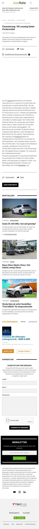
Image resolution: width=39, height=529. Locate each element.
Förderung (18, 137)
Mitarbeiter (22, 165)
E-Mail (4, 379)
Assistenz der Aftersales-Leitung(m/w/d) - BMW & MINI (16, 338)
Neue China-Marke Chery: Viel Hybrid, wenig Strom (16, 266)
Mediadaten (14, 513)
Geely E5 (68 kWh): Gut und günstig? (19, 224)
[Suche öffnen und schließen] (30, 3)
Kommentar (5, 395)
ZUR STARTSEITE (10, 185)
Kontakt (26, 513)
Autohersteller (21, 20)
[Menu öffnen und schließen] (3, 3)
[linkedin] (24, 492)
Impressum (6, 524)
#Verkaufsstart (14, 300)
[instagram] (19, 492)
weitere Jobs (8, 351)
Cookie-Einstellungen (30, 524)
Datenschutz (19, 524)
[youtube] (14, 492)
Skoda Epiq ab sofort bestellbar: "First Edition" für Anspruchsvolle (17, 305)
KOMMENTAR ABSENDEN (19, 428)
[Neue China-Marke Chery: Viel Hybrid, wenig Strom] (19, 249)
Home (4, 20)
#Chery (12, 262)
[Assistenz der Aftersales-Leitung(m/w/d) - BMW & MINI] (6, 331)
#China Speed (14, 220)
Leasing (10, 101)
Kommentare (10, 49)
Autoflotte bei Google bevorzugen (16, 54)
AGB (13, 524)
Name (4, 387)
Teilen (22, 49)
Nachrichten (11, 20)
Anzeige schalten (24, 351)
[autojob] (33, 321)
